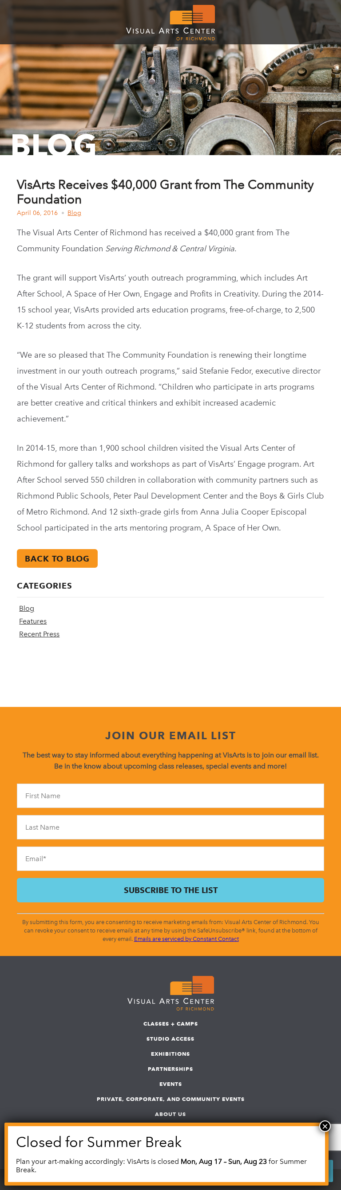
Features (33, 621)
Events (170, 1084)
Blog (74, 213)
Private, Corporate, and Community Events (171, 1099)
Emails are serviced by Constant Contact (186, 939)
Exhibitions (170, 1053)
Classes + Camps (170, 1023)
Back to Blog (57, 558)
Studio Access (170, 1038)
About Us (170, 1114)
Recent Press (39, 634)
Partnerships (170, 1068)
